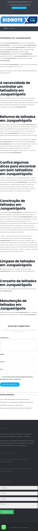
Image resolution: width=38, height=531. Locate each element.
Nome (2, 354)
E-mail (3, 362)
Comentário (5, 338)
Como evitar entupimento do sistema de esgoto (14, 399)
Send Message (7, 512)
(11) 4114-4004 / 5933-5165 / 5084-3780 (19, 5)
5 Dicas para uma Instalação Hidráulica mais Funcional (16, 402)
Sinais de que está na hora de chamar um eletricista (15, 408)
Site (1, 369)
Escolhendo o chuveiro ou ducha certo (11, 405)
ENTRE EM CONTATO (20, 8)
